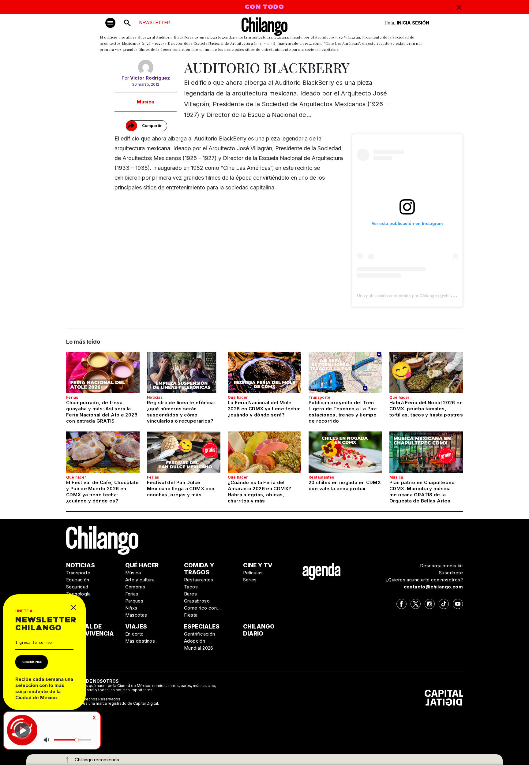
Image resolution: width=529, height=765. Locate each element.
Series (250, 580)
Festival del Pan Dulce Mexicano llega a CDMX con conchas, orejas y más (180, 489)
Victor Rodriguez (150, 78)
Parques (134, 601)
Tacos (191, 587)
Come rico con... (202, 608)
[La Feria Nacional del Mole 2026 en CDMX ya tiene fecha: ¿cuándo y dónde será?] (264, 372)
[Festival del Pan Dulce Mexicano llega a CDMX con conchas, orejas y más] (183, 451)
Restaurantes (321, 477)
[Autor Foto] (145, 67)
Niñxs (131, 608)
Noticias (155, 397)
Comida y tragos (199, 569)
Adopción (194, 641)
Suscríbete (451, 573)
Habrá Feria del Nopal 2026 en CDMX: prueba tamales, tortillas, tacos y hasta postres (426, 409)
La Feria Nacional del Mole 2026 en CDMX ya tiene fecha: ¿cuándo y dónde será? (264, 409)
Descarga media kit (441, 566)
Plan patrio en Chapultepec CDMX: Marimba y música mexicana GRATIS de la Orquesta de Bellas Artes (422, 492)
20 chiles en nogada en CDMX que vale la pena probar (345, 485)
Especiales (201, 626)
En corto (134, 634)
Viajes (136, 626)
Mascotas (136, 615)
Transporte (319, 397)
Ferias (72, 397)
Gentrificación (199, 634)
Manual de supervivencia (90, 630)
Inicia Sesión (413, 23)
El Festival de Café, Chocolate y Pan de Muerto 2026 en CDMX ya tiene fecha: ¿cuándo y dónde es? (102, 492)
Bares (190, 594)
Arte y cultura (140, 580)
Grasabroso (197, 601)
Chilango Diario (259, 630)
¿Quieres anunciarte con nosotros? (424, 580)
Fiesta (190, 615)
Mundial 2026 (198, 648)
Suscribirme (31, 662)
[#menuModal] (110, 23)
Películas (253, 573)
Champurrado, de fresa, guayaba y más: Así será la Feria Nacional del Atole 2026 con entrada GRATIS (101, 412)
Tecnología (78, 594)
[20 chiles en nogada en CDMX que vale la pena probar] (345, 451)
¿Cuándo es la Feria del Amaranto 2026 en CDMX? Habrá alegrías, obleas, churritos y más (259, 492)
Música (145, 102)
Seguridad (77, 587)
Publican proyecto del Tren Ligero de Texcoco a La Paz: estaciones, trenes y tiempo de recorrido (343, 412)
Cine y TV (257, 565)
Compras (135, 587)
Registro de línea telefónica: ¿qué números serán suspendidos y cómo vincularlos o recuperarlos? (181, 412)
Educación (77, 580)
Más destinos (140, 641)
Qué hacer (238, 397)
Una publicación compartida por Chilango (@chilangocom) (413, 295)
